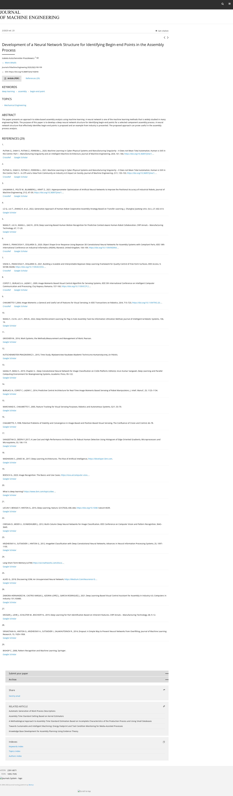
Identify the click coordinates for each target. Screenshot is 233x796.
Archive (12, 679)
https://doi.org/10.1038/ (87, 508)
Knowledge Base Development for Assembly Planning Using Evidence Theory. (44, 731)
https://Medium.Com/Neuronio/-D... (80, 579)
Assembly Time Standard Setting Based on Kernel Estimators (36, 716)
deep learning (8, 91)
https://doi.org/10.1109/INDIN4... (103, 247)
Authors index (15, 756)
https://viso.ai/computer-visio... (75, 475)
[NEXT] (168, 38)
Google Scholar (21, 157)
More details (10, 62)
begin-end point (37, 91)
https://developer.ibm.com (100, 458)
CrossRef (7, 157)
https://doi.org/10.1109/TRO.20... (147, 302)
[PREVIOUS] (164, 38)
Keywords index (16, 746)
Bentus (31, 785)
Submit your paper (18, 673)
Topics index (14, 751)
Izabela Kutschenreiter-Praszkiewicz (18, 58)
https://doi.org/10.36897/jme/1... (138, 153)
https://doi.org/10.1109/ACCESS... (30, 267)
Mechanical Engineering (15, 105)
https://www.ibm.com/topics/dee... (39, 491)
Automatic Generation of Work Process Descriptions (32, 711)
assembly (22, 91)
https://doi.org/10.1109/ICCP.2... (76, 286)
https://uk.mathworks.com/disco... (48, 563)
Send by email (14, 696)
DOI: (21, 72)
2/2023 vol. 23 (8, 30)
